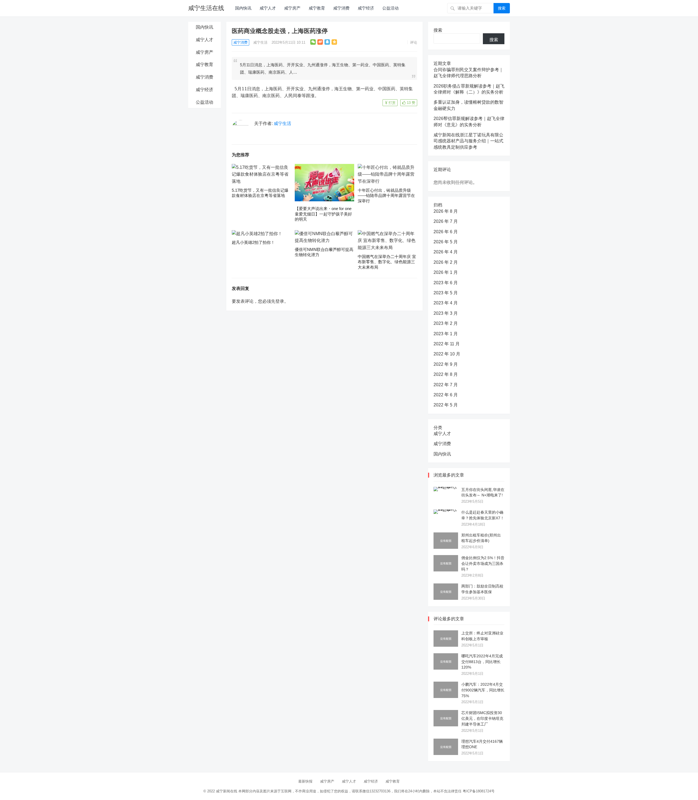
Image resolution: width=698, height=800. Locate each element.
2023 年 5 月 (446, 292)
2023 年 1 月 (446, 333)
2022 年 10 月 (447, 354)
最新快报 (305, 781)
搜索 (502, 8)
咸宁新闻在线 (226, 791)
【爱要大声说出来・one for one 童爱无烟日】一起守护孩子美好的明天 (323, 213)
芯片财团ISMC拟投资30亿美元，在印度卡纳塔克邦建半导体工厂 (482, 718)
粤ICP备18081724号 (479, 791)
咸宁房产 (292, 8)
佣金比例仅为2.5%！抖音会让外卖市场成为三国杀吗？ (482, 563)
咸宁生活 (260, 42)
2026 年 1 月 (446, 272)
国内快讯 (243, 8)
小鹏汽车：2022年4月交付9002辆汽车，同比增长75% (482, 690)
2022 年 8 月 (446, 374)
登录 (279, 301)
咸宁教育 (317, 8)
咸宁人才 (268, 8)
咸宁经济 (366, 8)
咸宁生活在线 (206, 8)
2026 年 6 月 (446, 231)
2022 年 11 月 (447, 343)
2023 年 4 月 (446, 303)
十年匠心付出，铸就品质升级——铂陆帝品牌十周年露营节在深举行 (386, 195)
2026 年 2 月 (446, 262)
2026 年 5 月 (446, 241)
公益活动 (390, 8)
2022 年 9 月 (446, 364)
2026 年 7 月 (446, 221)
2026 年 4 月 (446, 252)
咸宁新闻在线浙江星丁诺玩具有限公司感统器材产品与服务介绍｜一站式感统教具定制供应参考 (468, 141)
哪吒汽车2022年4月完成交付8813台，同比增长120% (482, 662)
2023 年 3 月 (446, 313)
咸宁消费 (341, 8)
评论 (413, 42)
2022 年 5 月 (446, 405)
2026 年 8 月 (446, 211)
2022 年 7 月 (446, 384)
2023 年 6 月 (446, 282)
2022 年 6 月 (446, 394)
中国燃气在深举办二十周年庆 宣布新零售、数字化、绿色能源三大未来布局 (387, 261)
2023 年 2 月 (446, 323)
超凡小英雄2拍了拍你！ (253, 242)
